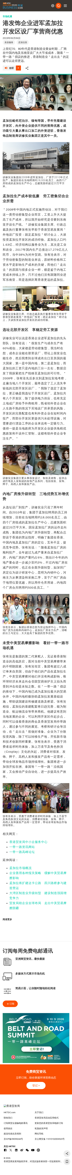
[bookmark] (67, 1161)
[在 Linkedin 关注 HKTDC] (16, 1150)
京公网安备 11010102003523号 (50, 1139)
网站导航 (39, 1133)
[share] (67, 1153)
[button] (65, 6)
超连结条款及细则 (12, 1133)
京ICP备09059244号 (13, 1139)
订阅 (12, 1003)
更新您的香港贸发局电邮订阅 (49, 1123)
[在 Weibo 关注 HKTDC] (21, 1150)
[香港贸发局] (36, 1107)
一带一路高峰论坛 (22, 852)
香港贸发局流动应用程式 (47, 1118)
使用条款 (8, 1128)
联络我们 (8, 1118)
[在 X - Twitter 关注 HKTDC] (10, 1150)
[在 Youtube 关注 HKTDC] (32, 1150)
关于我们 (39, 1112)
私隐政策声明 (41, 1128)
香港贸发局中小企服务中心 (28, 842)
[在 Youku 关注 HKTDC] (38, 1150)
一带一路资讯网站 (22, 847)
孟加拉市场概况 (20, 868)
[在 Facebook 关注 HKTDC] (5, 1150)
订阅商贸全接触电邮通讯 (16, 1123)
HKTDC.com (9, 1112)
